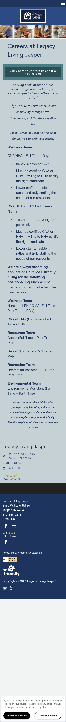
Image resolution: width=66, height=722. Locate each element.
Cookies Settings (48, 715)
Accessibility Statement (30, 552)
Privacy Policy (10, 552)
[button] (33, 72)
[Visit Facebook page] (6, 526)
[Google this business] (14, 526)
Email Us (13, 468)
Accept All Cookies (17, 715)
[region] (33, 709)
